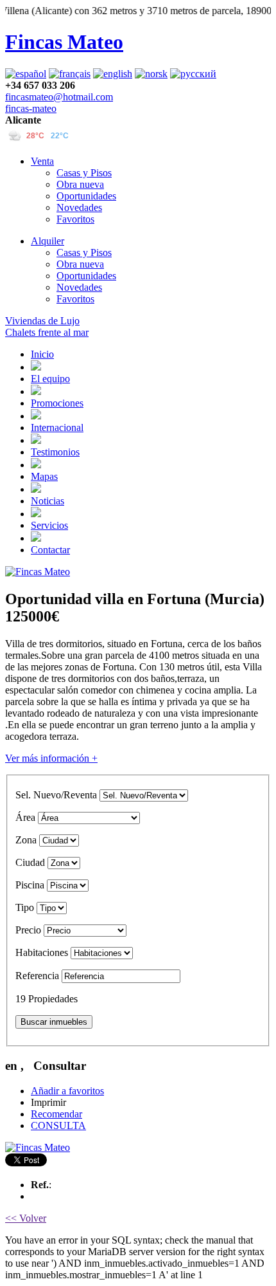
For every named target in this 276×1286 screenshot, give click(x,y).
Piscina (29, 884)
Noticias (47, 500)
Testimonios (55, 451)
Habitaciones (41, 952)
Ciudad (30, 862)
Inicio (42, 354)
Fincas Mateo (64, 41)
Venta (42, 161)
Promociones (57, 403)
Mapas (44, 476)
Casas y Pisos (84, 172)
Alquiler (47, 240)
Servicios (49, 525)
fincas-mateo (30, 108)
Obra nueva (80, 184)
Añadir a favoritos (67, 1090)
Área (25, 817)
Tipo (24, 907)
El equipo (50, 378)
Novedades (79, 207)
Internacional (57, 427)
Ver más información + (51, 758)
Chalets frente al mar (47, 332)
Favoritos (75, 219)
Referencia (37, 975)
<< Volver (25, 1218)
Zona (26, 839)
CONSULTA (58, 1125)
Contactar (50, 549)
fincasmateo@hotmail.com (59, 96)
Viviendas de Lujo (42, 320)
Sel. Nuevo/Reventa (56, 794)
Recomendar (56, 1113)
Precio (28, 929)
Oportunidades (86, 195)
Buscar (54, 1022)
